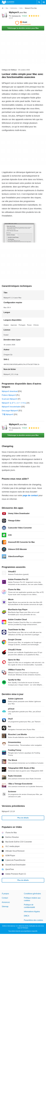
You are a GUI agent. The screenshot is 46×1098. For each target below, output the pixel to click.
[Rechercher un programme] (39, 2)
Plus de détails (23, 818)
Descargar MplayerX (10, 411)
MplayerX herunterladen (11, 407)
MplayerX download (10, 391)
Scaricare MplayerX (9, 399)
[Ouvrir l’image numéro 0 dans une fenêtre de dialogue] (19, 233)
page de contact (30, 495)
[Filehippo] (8, 2)
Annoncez (6, 902)
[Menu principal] (44, 2)
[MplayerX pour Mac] (4, 15)
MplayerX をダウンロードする (14, 403)
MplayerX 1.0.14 (8, 811)
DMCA (26, 916)
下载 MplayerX (7, 414)
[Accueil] (3, 8)
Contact (5, 898)
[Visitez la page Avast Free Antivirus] (23, 23)
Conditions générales (32, 894)
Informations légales (32, 911)
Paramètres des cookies (33, 920)
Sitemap (5, 906)
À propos (5, 894)
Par (15, 16)
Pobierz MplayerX (9, 395)
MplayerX (18, 12)
